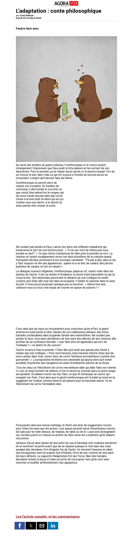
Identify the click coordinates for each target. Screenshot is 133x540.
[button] (20, 525)
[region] (91, 199)
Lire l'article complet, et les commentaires (48, 517)
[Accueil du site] (66, 6)
